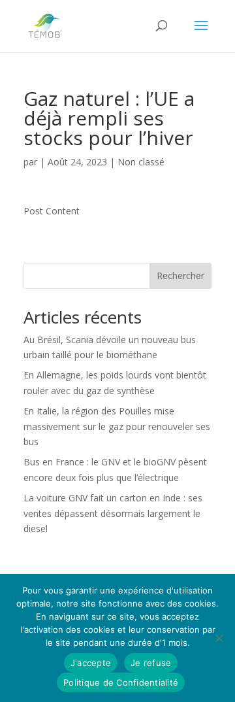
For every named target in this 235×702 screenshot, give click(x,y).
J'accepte (90, 663)
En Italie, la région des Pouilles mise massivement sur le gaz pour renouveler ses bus (117, 426)
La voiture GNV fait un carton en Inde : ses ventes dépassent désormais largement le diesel (113, 513)
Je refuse (151, 663)
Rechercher (180, 275)
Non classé (141, 162)
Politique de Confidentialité (120, 682)
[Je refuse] (218, 637)
